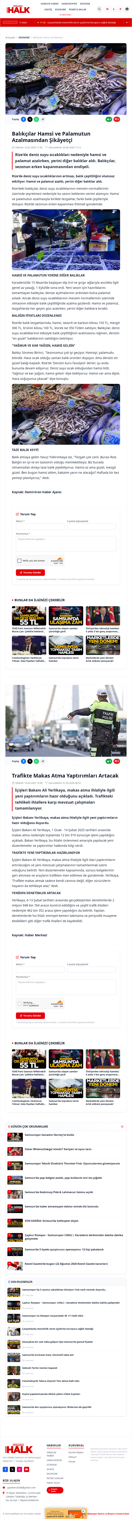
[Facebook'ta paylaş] (23, 119)
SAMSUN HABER (50, 3)
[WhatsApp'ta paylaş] (36, 119)
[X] (12, 1469)
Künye (72, 1461)
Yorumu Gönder (32, 572)
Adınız (20, 521)
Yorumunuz (23, 533)
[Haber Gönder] (120, 9)
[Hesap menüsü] (127, 9)
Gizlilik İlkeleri (76, 1452)
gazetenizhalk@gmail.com (21, 1487)
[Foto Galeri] (107, 9)
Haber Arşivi (53, 1482)
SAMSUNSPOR (69, 3)
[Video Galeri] (114, 9)
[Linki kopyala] (42, 119)
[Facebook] (5, 1469)
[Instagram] (19, 1469)
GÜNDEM (85, 3)
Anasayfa (10, 37)
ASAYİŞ (48, 9)
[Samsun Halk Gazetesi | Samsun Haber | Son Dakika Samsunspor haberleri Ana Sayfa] (18, 9)
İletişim (73, 1456)
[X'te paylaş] (30, 119)
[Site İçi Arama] (99, 9)
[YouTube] (26, 1469)
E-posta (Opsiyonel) (77, 521)
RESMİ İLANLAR (77, 9)
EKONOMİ (60, 9)
